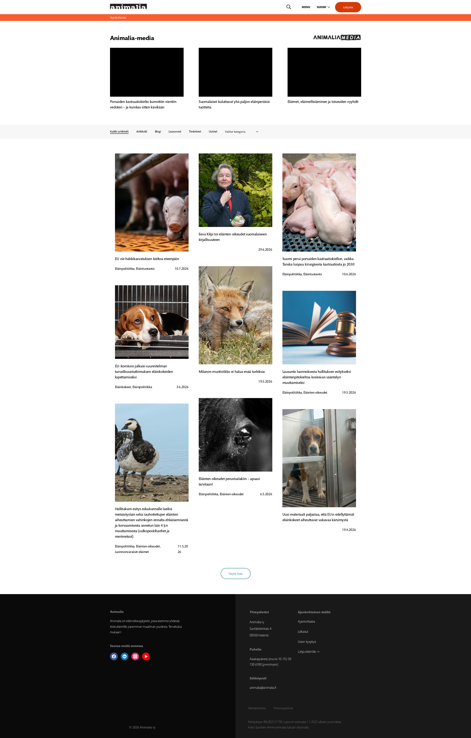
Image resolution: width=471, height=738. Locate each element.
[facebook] (114, 656)
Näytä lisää (235, 573)
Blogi (158, 131)
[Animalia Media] (299, 37)
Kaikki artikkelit (119, 131)
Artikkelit (141, 131)
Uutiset (213, 131)
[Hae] (288, 7)
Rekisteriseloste (257, 708)
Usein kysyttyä (307, 642)
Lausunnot (175, 131)
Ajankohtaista (306, 621)
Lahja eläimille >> (309, 652)
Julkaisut (303, 632)
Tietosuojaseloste (283, 708)
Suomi (321, 7)
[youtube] (146, 656)
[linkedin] (124, 656)
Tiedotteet (195, 131)
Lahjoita (348, 7)
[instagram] (135, 656)
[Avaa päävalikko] (306, 7)
